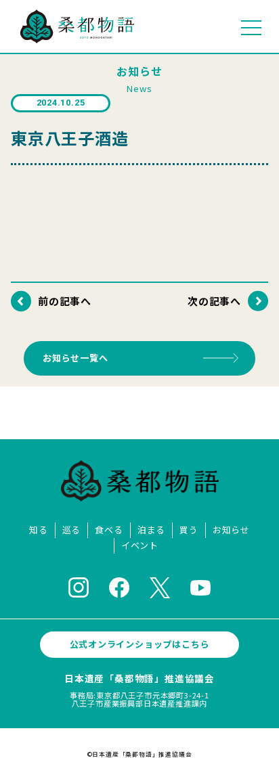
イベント (139, 546)
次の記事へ (214, 301)
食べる (109, 530)
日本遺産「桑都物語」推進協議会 (139, 678)
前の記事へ (64, 301)
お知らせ (231, 530)
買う (188, 530)
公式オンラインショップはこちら (140, 644)
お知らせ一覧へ (75, 357)
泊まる (151, 530)
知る (38, 530)
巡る (71, 530)
